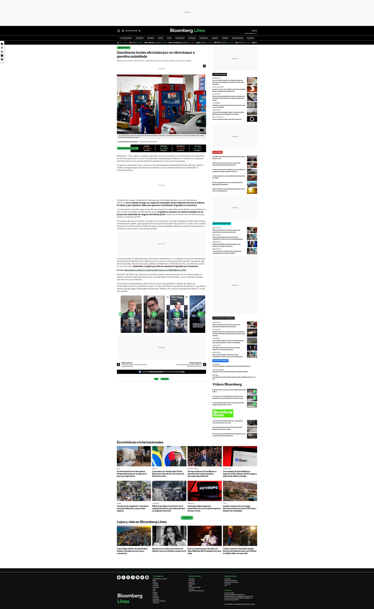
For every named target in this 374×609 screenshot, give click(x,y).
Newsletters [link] (139, 38)
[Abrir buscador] (123, 30)
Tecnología (227, 584)
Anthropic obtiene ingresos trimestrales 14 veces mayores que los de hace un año (204, 508)
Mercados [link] (151, 38)
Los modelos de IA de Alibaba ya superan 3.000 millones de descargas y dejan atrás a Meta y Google (240, 473)
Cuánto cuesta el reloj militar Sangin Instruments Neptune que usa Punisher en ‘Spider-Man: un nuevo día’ (240, 551)
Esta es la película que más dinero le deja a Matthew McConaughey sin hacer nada (205, 551)
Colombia (155, 585)
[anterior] (118, 364)
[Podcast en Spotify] (147, 577)
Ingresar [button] (254, 31)
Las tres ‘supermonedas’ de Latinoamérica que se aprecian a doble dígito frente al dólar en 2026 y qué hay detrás (228, 82)
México (155, 582)
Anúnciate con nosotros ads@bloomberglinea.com (238, 596)
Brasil (154, 580)
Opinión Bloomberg (220, 361)
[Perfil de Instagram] (133, 577)
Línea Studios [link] (203, 38)
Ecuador (155, 592)
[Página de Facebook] (119, 577)
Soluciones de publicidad (231, 600)
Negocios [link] (215, 38)
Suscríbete (227, 579)
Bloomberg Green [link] (238, 38)
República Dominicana (159, 601)
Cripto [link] (169, 38)
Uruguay (155, 596)
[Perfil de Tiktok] (142, 577)
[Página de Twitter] (123, 577)
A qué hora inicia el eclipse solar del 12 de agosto (227, 119)
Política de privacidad (230, 580)
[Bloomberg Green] (234, 413)
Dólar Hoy (191, 582)
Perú (154, 590)
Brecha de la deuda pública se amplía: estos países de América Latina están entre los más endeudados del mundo (228, 98)
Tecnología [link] (192, 38)
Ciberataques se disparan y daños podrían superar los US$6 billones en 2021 (155, 270)
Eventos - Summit (229, 593)
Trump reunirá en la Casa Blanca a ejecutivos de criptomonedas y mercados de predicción (202, 473)
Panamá (155, 594)
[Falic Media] (245, 33)
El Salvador (156, 599)
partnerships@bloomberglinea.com (234, 594)
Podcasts (191, 589)
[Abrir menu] (118, 30)
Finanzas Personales (194, 587)
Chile (154, 589)
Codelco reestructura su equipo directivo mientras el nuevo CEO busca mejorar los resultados (239, 508)
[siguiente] (204, 364)
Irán (156, 379)
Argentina (155, 584)
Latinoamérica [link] (180, 38)
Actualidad (192, 584)
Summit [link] (160, 38)
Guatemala (156, 602)
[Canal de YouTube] (128, 577)
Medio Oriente (123, 48)
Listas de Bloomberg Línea (196, 590)
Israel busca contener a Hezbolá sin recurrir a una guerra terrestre (134, 365)
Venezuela (156, 587)
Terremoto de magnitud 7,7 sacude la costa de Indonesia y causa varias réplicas (132, 508)
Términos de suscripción (231, 582)
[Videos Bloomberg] (234, 384)
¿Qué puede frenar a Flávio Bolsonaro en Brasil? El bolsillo (230, 372)
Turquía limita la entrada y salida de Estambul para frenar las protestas (188, 365)
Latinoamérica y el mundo (160, 579)
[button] (204, 66)
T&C (225, 585)
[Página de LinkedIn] (137, 577)
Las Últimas (165, 379)
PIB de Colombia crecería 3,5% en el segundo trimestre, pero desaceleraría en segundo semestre (168, 508)
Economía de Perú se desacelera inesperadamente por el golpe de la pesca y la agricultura (132, 473)
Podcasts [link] (225, 38)
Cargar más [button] (187, 518)
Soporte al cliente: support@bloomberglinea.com (238, 598)
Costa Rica (156, 597)
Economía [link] (250, 38)
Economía (191, 579)
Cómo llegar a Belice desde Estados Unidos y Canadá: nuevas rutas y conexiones (132, 551)
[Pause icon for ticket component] (118, 42)
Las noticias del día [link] (126, 38)
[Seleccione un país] (139, 30)
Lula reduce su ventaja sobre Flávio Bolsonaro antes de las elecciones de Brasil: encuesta (168, 473)
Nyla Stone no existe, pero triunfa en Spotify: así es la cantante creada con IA (169, 550)
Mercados (191, 580)
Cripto (190, 585)
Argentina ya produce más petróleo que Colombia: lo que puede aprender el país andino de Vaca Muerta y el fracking (228, 333)
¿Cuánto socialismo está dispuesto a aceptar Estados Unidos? (231, 366)
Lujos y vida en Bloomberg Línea (142, 522)
